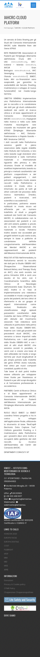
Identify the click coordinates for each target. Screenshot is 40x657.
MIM (5, 558)
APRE (6, 569)
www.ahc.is (31, 64)
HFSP (6, 554)
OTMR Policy (9, 588)
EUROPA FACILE (10, 538)
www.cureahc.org (19, 62)
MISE (6, 565)
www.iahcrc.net (18, 119)
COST (6, 545)
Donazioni (8, 580)
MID (5, 561)
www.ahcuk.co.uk (22, 70)
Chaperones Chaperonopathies (18, 592)
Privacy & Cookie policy (14, 584)
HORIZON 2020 (10, 534)
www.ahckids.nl (20, 76)
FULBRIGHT (8, 549)
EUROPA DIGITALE (11, 542)
